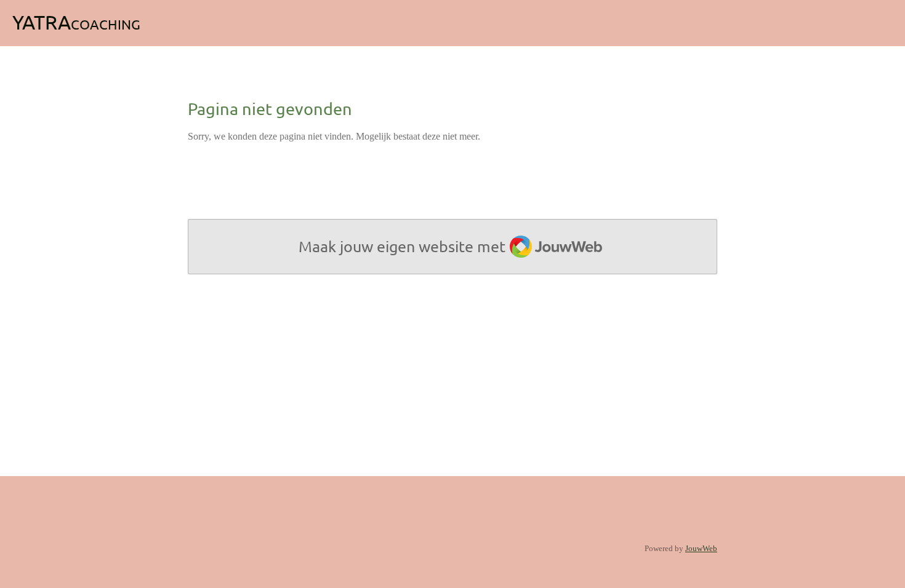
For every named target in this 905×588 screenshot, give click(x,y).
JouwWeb (701, 548)
